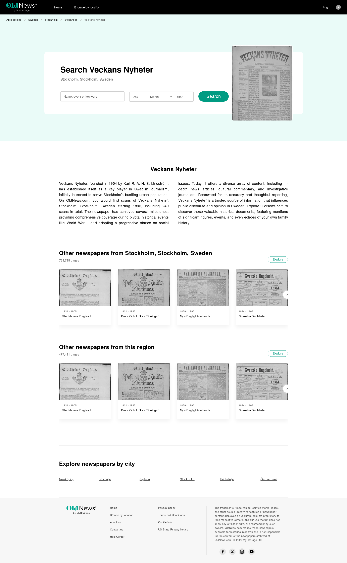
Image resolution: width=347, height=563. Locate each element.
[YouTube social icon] (251, 552)
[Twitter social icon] (232, 552)
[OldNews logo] (21, 5)
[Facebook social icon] (222, 552)
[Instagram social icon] (242, 551)
